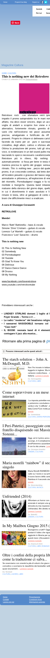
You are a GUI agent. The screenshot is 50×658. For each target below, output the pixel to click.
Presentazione (34, 597)
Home (5, 2)
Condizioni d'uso (35, 600)
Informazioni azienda (37, 602)
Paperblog (15, 11)
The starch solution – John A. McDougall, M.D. (25, 361)
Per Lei (39, 13)
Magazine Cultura (12, 65)
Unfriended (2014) (16, 496)
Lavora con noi (8, 602)
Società (39, 9)
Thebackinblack (31, 79)
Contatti (6, 600)
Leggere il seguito (42, 376)
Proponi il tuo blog (21, 2)
